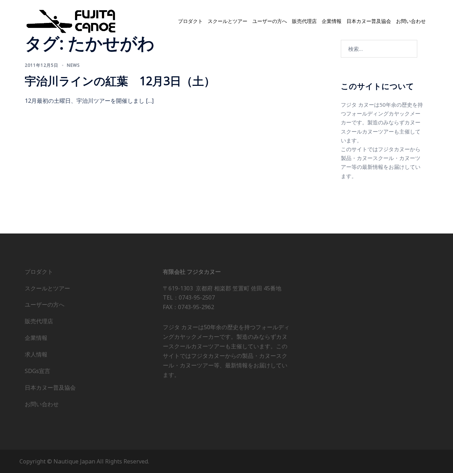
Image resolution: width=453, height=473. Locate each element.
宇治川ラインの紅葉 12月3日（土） (120, 80)
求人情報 (36, 354)
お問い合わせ (411, 21)
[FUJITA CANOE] (71, 20)
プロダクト (190, 21)
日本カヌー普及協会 (368, 21)
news (73, 65)
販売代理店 (304, 21)
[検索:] (379, 49)
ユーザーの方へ (269, 21)
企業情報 (332, 21)
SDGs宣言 (37, 371)
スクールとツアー (227, 21)
